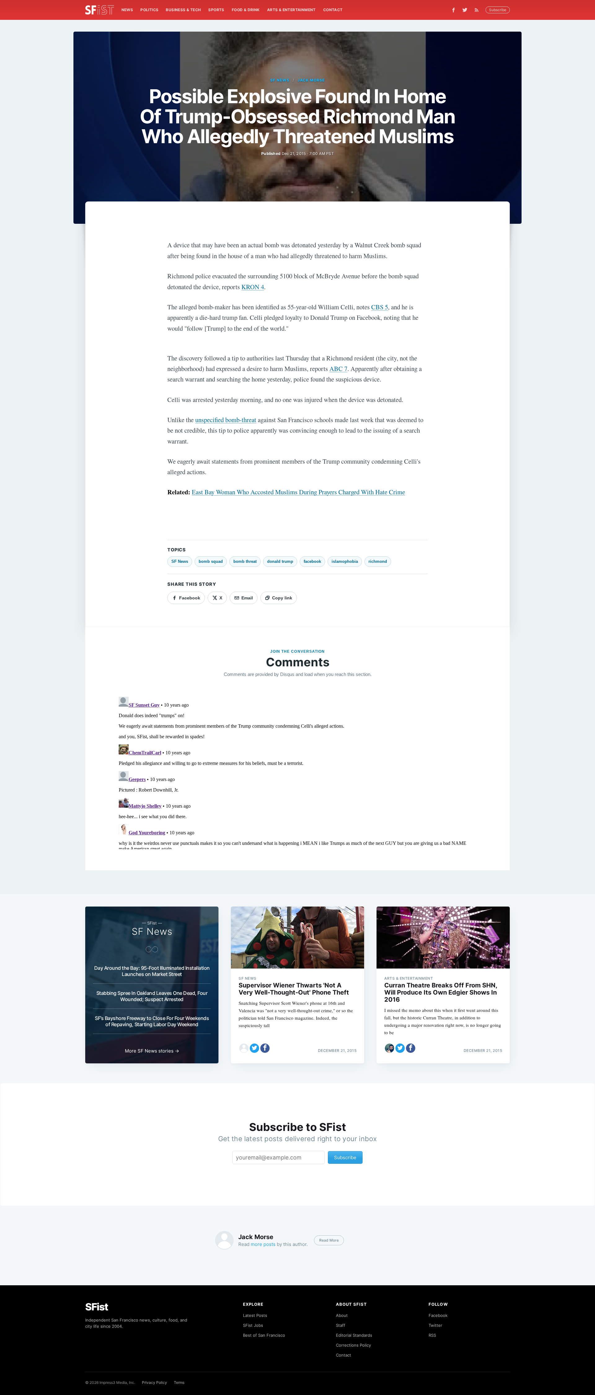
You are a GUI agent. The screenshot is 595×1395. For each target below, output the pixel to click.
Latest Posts (255, 1315)
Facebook (438, 1315)
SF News (279, 80)
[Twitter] (465, 10)
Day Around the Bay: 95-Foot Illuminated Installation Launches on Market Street (152, 971)
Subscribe (497, 9)
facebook (312, 561)
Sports (216, 9)
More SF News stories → (152, 1051)
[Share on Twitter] (254, 1048)
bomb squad (211, 561)
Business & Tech (183, 9)
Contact (333, 9)
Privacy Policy (154, 1382)
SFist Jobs (253, 1325)
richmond (377, 561)
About (342, 1315)
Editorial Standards (354, 1335)
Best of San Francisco (264, 1335)
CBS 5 (379, 306)
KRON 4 (252, 286)
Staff (340, 1325)
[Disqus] (297, 771)
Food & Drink (246, 9)
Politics (149, 9)
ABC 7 (338, 368)
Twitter (435, 1325)
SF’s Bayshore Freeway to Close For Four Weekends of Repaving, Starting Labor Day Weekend (152, 1021)
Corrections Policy (353, 1345)
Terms (179, 1382)
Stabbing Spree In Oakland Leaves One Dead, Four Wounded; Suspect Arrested (152, 996)
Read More (329, 1240)
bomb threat (245, 561)
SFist (96, 1307)
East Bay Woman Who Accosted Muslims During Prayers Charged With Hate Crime (298, 492)
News (127, 9)
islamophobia (345, 561)
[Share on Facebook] (265, 1048)
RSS (432, 1335)
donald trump (280, 561)
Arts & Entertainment (291, 9)
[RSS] (478, 10)
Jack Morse (311, 80)
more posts (263, 1244)
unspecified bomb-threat (225, 419)
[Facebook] (453, 10)
